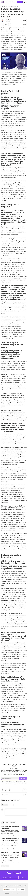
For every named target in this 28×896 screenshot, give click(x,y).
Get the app (21, 889)
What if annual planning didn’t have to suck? (10, 827)
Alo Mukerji (9, 860)
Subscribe (19, 2)
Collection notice (23, 886)
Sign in (25, 2)
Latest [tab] (6, 822)
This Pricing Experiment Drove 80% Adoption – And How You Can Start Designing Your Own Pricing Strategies (10, 854)
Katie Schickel (8, 846)
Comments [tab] (4, 804)
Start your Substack (10, 889)
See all (4, 866)
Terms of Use (21, 781)
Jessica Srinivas (8, 19)
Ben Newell (10, 833)
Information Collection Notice (15, 783)
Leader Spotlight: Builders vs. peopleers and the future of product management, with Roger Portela (10, 840)
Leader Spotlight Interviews (9, 6)
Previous (6, 794)
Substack (7, 893)
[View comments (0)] (6, 24)
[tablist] (7, 804)
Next (23, 794)
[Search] (25, 822)
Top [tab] (3, 822)
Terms (16, 886)
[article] (14, 831)
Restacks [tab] (11, 804)
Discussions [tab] (12, 822)
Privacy (12, 886)
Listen (24, 20)
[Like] (2, 24)
